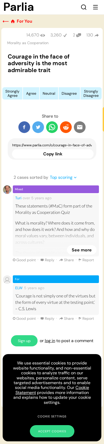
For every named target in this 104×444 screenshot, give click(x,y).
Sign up (24, 340)
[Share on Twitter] (38, 127)
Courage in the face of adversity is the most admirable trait (39, 63)
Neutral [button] (49, 93)
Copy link (52, 154)
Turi (18, 198)
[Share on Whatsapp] (52, 127)
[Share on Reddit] (66, 127)
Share (69, 260)
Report (88, 260)
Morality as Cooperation (28, 43)
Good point (26, 260)
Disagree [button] (69, 93)
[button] (84, 7)
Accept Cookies (52, 431)
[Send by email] (80, 127)
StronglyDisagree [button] (91, 93)
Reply (49, 260)
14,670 (32, 35)
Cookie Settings (52, 416)
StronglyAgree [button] (12, 93)
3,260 (56, 35)
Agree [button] (31, 93)
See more (82, 250)
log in (50, 340)
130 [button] (89, 35)
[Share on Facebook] (24, 127)
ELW (19, 288)
